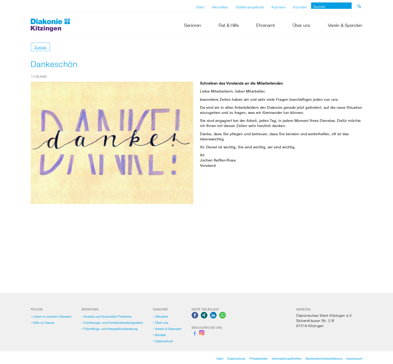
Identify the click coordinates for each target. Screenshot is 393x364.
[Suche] (359, 6)
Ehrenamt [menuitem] (265, 24)
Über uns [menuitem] (301, 24)
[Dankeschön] (112, 143)
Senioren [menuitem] (192, 24)
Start (200, 6)
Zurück (40, 46)
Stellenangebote (250, 6)
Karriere (279, 6)
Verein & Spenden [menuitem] (345, 24)
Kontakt (300, 6)
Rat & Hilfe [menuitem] (229, 24)
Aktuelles (220, 6)
